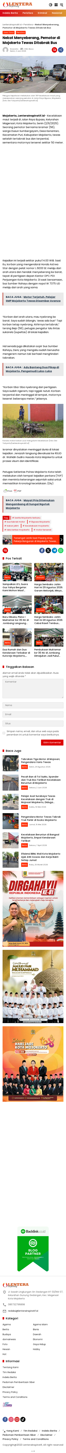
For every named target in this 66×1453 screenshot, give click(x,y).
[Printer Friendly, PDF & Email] (12, 491)
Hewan (6, 1349)
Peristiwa (28, 24)
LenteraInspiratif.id (12, 24)
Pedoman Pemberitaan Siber (19, 1382)
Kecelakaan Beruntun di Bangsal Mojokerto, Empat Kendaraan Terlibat (40, 837)
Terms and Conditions (15, 1397)
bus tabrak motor (16, 521)
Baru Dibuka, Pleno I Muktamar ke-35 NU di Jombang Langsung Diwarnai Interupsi (16, 620)
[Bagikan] (60, 50)
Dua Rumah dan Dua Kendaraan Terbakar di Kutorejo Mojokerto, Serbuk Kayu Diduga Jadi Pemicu (17, 653)
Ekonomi (40, 577)
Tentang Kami (10, 1367)
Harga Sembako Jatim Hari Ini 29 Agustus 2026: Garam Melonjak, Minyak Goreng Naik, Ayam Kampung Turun (48, 587)
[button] (51, 5)
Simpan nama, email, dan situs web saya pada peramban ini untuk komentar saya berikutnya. (33, 733)
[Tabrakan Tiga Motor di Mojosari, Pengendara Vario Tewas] (11, 763)
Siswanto (14, 49)
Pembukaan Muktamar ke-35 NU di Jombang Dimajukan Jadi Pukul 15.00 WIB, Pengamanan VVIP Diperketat (48, 653)
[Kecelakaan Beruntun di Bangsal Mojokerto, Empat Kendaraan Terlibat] (11, 840)
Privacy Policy (10, 1392)
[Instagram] (11, 1419)
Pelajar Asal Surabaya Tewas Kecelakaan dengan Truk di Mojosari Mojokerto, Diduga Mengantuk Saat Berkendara (38, 800)
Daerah (37, 1334)
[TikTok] (22, 1419)
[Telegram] (54, 550)
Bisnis (36, 1329)
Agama (7, 1324)
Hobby (36, 1349)
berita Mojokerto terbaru (27, 517)
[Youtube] (17, 1419)
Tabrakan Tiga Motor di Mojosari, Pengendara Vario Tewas (40, 761)
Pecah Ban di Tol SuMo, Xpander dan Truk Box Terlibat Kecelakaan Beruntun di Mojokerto (41, 780)
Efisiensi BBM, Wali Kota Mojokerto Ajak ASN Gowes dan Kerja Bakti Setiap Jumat (40, 857)
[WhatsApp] (60, 550)
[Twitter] (48, 550)
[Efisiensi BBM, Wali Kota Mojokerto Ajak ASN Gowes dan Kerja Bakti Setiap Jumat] (11, 860)
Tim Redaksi (9, 1372)
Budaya (7, 1334)
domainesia (9, 1339)
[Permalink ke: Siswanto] (6, 50)
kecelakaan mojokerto (37, 525)
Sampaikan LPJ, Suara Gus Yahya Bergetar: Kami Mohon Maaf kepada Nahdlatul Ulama (15, 587)
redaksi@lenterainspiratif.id (23, 1310)
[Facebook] (42, 550)
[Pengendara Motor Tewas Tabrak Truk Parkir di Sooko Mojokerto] (11, 821)
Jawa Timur (8, 32)
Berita (7, 577)
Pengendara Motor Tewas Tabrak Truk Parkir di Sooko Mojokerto (41, 818)
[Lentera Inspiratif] (18, 4)
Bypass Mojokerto (40, 521)
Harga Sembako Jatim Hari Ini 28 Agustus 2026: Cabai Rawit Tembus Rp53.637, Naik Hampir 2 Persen (48, 620)
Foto (5, 1344)
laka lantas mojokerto (18, 529)
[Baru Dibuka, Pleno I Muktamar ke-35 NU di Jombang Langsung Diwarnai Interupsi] (17, 605)
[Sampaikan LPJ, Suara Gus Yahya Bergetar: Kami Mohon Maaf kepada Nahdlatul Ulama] (17, 572)
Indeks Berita (10, 1377)
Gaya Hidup (39, 1344)
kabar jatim (13, 525)
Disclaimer (8, 1387)
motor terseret (43, 529)
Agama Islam (40, 1324)
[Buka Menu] (56, 5)
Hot (4, 1354)
